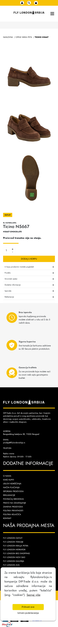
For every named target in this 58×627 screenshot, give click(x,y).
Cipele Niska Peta (24, 37)
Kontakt (7, 518)
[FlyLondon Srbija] (29, 13)
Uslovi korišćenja (12, 483)
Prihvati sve (28, 607)
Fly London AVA (11, 564)
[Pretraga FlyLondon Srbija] (29, 3)
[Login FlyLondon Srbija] (22, 3)
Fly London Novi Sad (14, 557)
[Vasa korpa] (36, 3)
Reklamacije (9, 495)
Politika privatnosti (13, 510)
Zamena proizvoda (13, 506)
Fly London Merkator (14, 549)
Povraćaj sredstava (13, 499)
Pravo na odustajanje (14, 502)
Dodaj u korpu (29, 258)
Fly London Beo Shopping (16, 553)
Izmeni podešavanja (28, 613)
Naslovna (8, 37)
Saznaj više (33, 595)
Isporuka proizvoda (13, 491)
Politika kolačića (12, 514)
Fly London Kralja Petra (15, 545)
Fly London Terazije (13, 541)
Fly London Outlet (12, 538)
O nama (7, 475)
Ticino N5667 (42, 37)
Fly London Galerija (13, 561)
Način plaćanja (11, 487)
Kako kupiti (8, 479)
